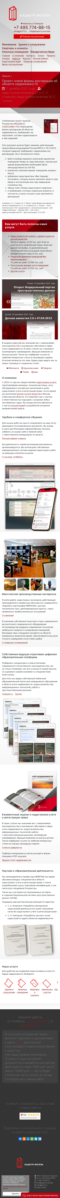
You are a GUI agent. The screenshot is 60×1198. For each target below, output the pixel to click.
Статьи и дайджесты (12, 847)
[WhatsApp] (32, 1139)
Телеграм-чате (29, 1025)
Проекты (51, 55)
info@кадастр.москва (39, 31)
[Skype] (36, 1139)
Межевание (9, 44)
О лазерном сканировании (15, 642)
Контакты (30, 55)
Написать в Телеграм (32, 23)
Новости (16, 58)
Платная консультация (33, 36)
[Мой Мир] (28, 1139)
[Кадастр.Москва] (30, 13)
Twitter (25, 372)
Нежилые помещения (15, 51)
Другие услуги (18, 271)
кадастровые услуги (46, 382)
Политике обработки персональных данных (15, 1187)
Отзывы (6, 58)
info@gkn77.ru (20, 31)
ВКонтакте (14, 368)
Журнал (26, 58)
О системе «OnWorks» (12, 457)
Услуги (41, 55)
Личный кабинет (40, 58)
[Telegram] (39, 1139)
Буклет (18, 694)
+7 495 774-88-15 (32, 27)
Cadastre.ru (7, 694)
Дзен (35, 372)
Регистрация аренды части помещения (29, 265)
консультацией (18, 405)
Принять (15, 1193)
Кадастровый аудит (11, 61)
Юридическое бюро (42, 51)
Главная (6, 55)
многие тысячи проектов (29, 394)
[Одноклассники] (24, 1139)
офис (19, 1042)
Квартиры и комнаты (15, 48)
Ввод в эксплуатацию (12, 64)
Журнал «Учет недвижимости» (17, 860)
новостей (16, 343)
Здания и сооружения (31, 44)
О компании (18, 55)
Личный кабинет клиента (14, 438)
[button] (40, 1195)
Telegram (47, 368)
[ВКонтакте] (20, 1139)
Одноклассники (30, 368)
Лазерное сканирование (35, 61)
